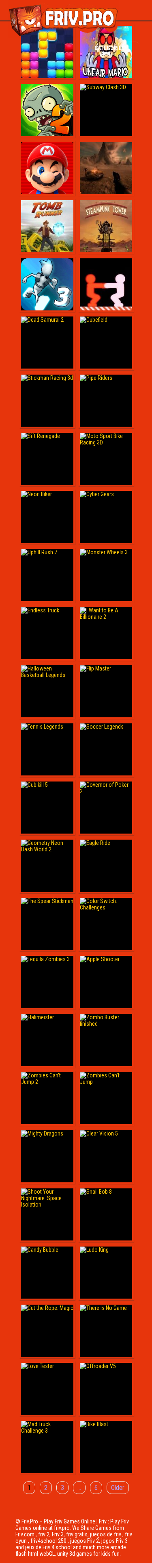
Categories (110, 48)
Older (117, 1488)
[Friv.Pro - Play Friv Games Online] (63, 35)
